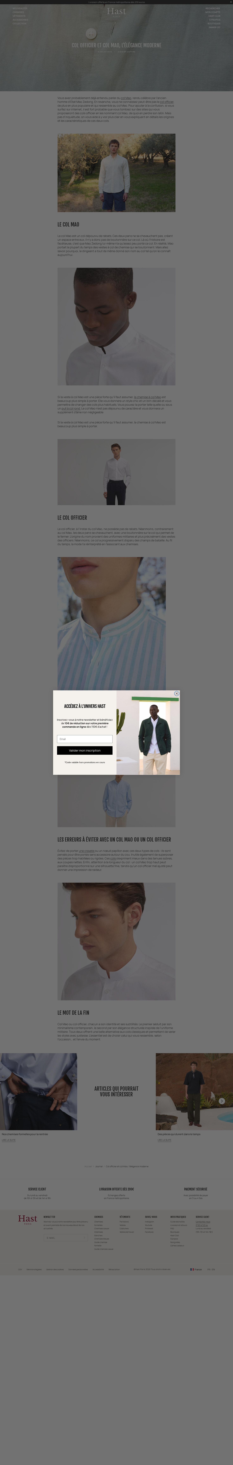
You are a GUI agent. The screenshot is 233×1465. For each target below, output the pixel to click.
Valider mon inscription (84, 750)
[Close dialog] (176, 693)
